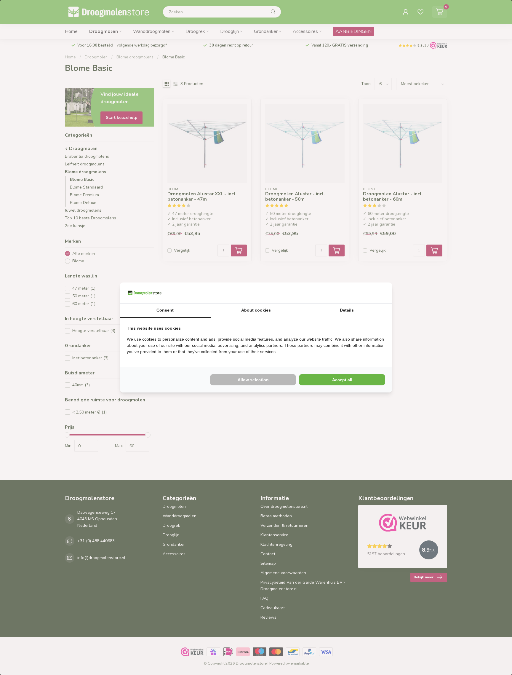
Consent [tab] (165, 310)
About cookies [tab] (256, 310)
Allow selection (253, 379)
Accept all (342, 379)
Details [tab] (347, 310)
